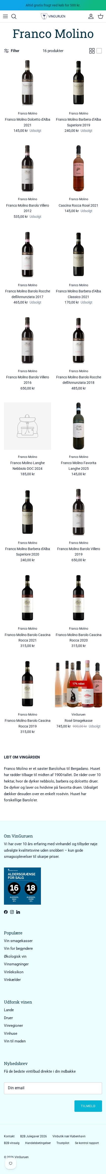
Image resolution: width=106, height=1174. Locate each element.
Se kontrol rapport (87, 1143)
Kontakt (9, 1136)
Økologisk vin (15, 956)
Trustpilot (62, 1143)
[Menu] (5, 16)
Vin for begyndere (18, 948)
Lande (9, 1010)
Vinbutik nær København (69, 1136)
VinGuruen (22, 1157)
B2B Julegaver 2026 (33, 1136)
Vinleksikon (13, 972)
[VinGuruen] (53, 16)
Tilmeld (88, 1106)
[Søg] (16, 16)
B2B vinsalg (11, 1143)
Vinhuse (10, 1033)
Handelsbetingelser (38, 1143)
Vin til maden (15, 1041)
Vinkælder (12, 980)
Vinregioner (13, 1025)
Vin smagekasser (18, 941)
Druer (8, 1018)
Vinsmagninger (16, 964)
